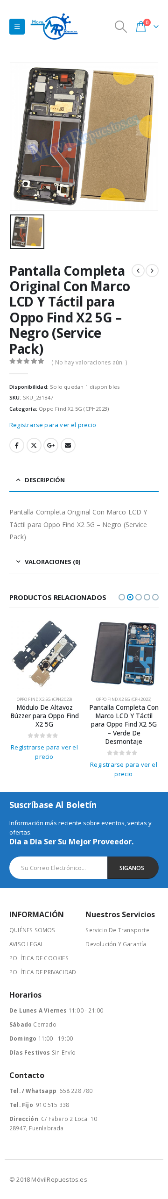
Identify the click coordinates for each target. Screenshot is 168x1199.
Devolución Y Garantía (115, 944)
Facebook (16, 445)
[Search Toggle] (121, 27)
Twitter (34, 445)
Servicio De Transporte (117, 930)
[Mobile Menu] (17, 27)
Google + (50, 445)
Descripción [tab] (45, 480)
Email (68, 445)
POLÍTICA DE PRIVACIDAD (42, 972)
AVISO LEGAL (26, 944)
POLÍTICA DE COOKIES (39, 958)
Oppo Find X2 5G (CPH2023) (74, 408)
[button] (122, 597)
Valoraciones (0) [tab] (52, 561)
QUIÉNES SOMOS (32, 930)
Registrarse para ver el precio (52, 425)
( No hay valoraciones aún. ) (89, 362)
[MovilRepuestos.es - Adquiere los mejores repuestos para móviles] (54, 26)
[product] (44, 654)
